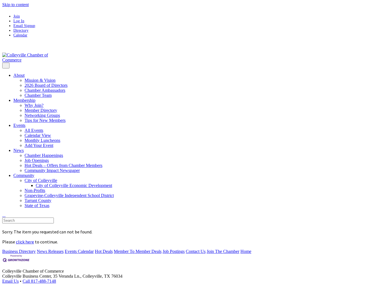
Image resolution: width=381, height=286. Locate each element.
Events (19, 125)
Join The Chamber (223, 251)
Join (16, 16)
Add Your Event (39, 145)
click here (25, 242)
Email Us (10, 281)
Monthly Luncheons (42, 140)
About (19, 75)
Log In (18, 21)
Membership (24, 100)
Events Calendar (79, 251)
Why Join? (34, 105)
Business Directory (19, 251)
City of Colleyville (41, 180)
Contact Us (196, 251)
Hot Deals (104, 251)
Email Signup (24, 25)
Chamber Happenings (44, 155)
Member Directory (41, 110)
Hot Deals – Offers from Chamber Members (63, 165)
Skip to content (15, 4)
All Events (34, 130)
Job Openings (37, 160)
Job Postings (174, 251)
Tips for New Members (45, 120)
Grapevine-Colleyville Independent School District (69, 195)
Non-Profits (35, 190)
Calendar (20, 35)
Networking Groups (42, 115)
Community (23, 175)
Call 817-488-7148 (39, 281)
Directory (20, 30)
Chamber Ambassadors (45, 90)
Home (245, 251)
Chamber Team (38, 95)
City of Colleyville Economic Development (74, 185)
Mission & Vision (40, 80)
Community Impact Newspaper (52, 170)
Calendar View (38, 135)
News (18, 150)
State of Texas (37, 205)
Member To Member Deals (137, 251)
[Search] (4, 215)
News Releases (50, 251)
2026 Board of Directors (46, 85)
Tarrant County (38, 200)
